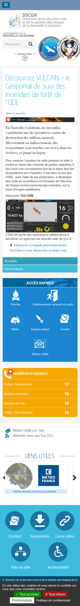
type (67, 239)
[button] (40, 119)
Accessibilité (58, 567)
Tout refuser (57, 594)
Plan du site (20, 567)
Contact (14, 536)
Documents (39, 536)
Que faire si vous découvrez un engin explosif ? (40, 250)
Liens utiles (65, 536)
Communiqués (13, 269)
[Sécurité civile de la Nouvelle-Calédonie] (37, 20)
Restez (28, 430)
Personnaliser (22, 600)
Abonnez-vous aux (33, 435)
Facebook (24, 58)
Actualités (10, 261)
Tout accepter (28, 594)
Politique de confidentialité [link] (53, 600)
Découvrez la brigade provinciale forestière (41, 245)
